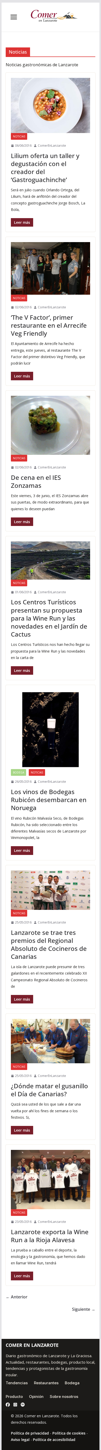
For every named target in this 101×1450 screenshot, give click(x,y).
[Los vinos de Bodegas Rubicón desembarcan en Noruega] (50, 729)
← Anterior (16, 1297)
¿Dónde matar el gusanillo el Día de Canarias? (49, 1090)
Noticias (19, 136)
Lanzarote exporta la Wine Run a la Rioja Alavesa (50, 1235)
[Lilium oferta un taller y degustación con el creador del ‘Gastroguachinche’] (50, 105)
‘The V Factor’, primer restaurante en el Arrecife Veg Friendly (49, 325)
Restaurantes (46, 1382)
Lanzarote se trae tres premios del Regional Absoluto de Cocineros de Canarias (49, 944)
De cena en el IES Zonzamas (36, 481)
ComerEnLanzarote (52, 145)
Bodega (18, 772)
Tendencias (17, 1382)
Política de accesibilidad (54, 1439)
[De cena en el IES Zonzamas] (50, 425)
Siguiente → (83, 1309)
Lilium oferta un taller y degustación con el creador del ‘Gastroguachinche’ (45, 167)
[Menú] (14, 17)
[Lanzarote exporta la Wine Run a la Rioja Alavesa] (50, 1179)
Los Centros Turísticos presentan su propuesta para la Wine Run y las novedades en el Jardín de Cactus (49, 618)
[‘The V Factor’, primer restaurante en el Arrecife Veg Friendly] (50, 268)
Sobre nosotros (64, 1396)
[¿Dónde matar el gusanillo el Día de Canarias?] (50, 1041)
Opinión (36, 1396)
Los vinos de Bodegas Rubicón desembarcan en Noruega (48, 799)
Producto (14, 1396)
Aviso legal (20, 1439)
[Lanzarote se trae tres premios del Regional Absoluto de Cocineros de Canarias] (50, 890)
